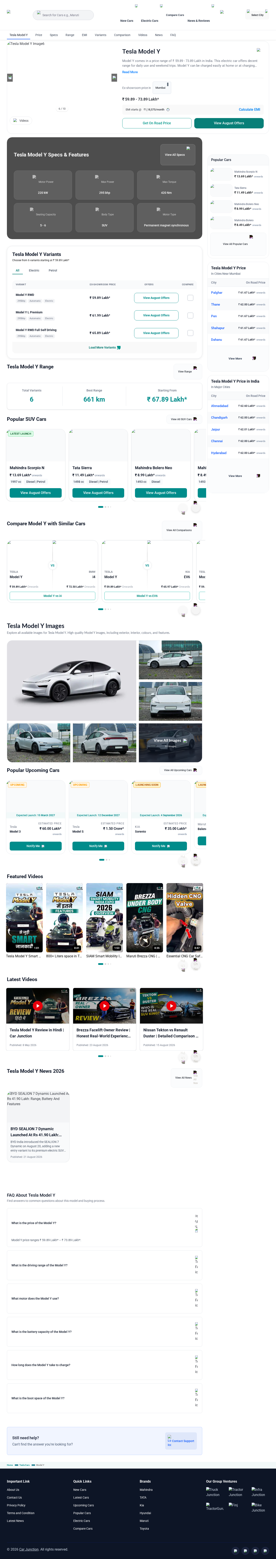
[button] (10, 78)
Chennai (217, 441)
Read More (130, 72)
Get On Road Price (157, 123)
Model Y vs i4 (53, 596)
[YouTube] (245, 1551)
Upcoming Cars (83, 1505)
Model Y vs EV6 (147, 596)
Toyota (144, 1528)
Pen (214, 316)
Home (10, 1465)
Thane (215, 304)
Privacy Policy (16, 1505)
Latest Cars (81, 1497)
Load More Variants (102, 347)
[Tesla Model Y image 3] (170, 701)
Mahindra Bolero (244, 220)
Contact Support (183, 1441)
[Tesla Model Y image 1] (71, 681)
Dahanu (216, 340)
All (17, 270)
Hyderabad (218, 453)
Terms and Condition (20, 1513)
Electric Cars (81, 1521)
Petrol (53, 270)
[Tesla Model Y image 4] (38, 742)
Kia (142, 1505)
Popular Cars (82, 1513)
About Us (13, 1489)
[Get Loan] (231, 15)
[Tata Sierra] (98, 445)
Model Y (16, 577)
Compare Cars (175, 15)
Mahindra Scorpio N (245, 172)
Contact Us (14, 1497)
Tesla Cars (24, 1465)
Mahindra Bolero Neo (246, 204)
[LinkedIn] (265, 1551)
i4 (94, 577)
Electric (34, 270)
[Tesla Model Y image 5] (104, 742)
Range (70, 35)
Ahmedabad (219, 406)
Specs (54, 35)
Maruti (144, 1521)
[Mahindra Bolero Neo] (161, 445)
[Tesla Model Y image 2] (170, 660)
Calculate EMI (249, 110)
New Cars (79, 1489)
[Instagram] (255, 1551)
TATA (143, 1497)
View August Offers (229, 123)
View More (235, 358)
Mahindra (146, 1489)
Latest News (15, 1521)
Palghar (216, 293)
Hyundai (145, 1513)
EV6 (187, 577)
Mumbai (160, 87)
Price (38, 35)
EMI (84, 35)
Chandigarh (219, 418)
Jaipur (215, 429)
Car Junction (29, 1549)
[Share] (259, 50)
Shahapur (217, 328)
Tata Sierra (240, 188)
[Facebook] (235, 1551)
